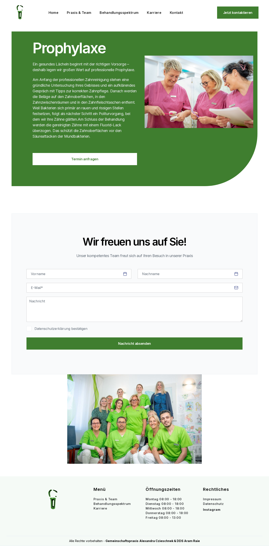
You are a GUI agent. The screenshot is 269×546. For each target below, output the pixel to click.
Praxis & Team (79, 12)
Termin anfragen (84, 159)
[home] (20, 12)
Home (53, 12)
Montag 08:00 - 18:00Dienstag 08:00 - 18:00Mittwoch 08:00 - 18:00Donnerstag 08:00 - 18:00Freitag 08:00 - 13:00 (167, 508)
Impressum (212, 499)
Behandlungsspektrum (119, 12)
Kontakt (176, 12)
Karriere (154, 12)
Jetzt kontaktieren (237, 12)
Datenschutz (213, 504)
